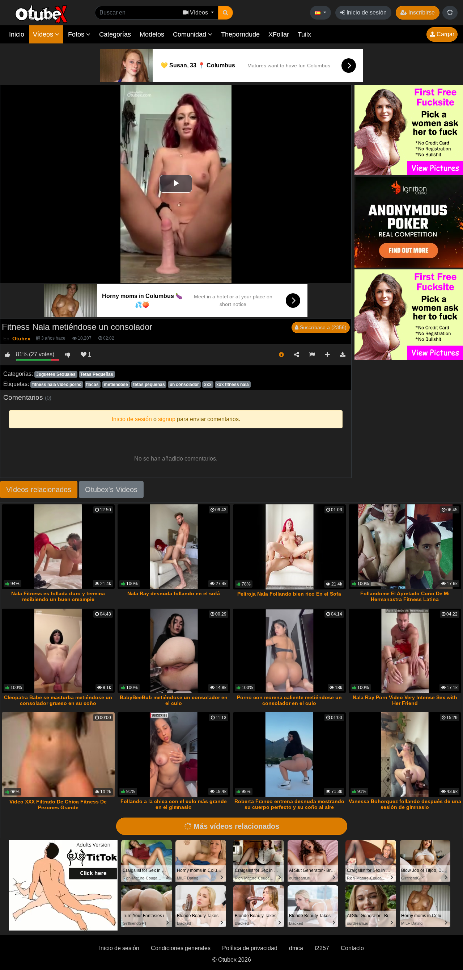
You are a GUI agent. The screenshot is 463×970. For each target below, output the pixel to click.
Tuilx (304, 34)
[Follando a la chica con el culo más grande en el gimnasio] (174, 754)
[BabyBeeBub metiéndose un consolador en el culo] (174, 651)
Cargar (444, 34)
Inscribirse (421, 12)
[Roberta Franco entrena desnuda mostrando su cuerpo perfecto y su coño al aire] (289, 754)
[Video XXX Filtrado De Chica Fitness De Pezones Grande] (58, 754)
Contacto (352, 948)
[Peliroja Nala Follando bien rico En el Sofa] (289, 546)
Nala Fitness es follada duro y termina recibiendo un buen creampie (58, 596)
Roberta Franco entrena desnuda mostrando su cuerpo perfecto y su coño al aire (289, 804)
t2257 (322, 948)
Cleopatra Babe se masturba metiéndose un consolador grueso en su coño (58, 700)
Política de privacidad (249, 948)
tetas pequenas (149, 384)
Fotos (77, 34)
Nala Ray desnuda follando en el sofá (173, 593)
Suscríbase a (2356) (322, 327)
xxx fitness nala (232, 384)
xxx (208, 384)
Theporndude (240, 34)
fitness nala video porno (56, 384)
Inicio (16, 34)
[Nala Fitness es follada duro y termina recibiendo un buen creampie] (58, 546)
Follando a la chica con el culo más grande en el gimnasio (173, 804)
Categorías (115, 34)
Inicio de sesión (366, 12)
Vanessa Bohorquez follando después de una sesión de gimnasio (405, 804)
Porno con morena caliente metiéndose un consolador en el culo (289, 700)
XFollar (278, 34)
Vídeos (44, 34)
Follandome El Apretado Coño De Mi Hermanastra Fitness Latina (405, 596)
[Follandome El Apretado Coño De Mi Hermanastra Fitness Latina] (405, 546)
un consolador (184, 384)
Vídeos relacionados (38, 490)
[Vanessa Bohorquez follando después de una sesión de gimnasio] (405, 754)
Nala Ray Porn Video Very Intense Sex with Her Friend (405, 700)
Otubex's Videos (111, 490)
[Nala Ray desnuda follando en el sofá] (174, 546)
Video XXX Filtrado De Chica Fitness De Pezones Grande (58, 804)
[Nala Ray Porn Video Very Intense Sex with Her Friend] (405, 651)
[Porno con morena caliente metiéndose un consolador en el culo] (289, 651)
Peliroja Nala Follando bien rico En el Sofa (289, 594)
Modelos (152, 34)
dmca (296, 948)
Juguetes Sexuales (56, 374)
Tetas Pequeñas (96, 374)
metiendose (116, 384)
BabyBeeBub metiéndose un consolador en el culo (174, 700)
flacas (92, 384)
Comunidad (190, 34)
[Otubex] (41, 14)
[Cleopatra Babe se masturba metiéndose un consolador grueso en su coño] (58, 651)
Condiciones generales (181, 948)
